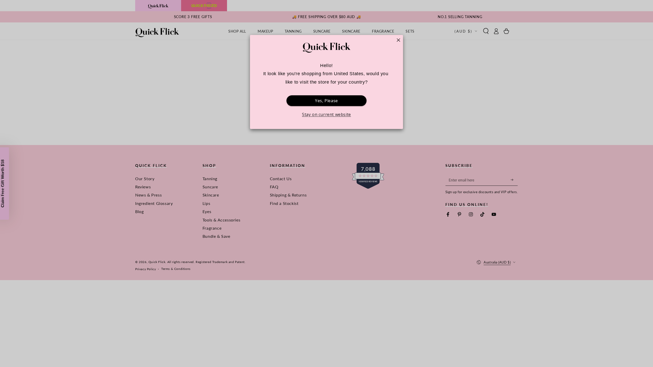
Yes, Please (326, 100)
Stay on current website (326, 114)
